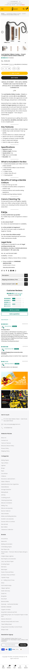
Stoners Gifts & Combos (8, 521)
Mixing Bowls (4, 492)
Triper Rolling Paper (6, 624)
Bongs (3, 468)
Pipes (2, 471)
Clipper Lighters (5, 588)
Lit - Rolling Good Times (7, 580)
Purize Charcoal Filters (7, 572)
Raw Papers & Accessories (8, 559)
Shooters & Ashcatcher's (8, 479)
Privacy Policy (5, 448)
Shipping (11, 64)
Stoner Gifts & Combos (19, 258)
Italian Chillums (5, 481)
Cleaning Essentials (6, 500)
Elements (3, 567)
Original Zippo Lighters (7, 556)
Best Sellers (4, 527)
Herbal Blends (5, 487)
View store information (9, 267)
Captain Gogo (5, 577)
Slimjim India (4, 629)
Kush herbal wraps (6, 585)
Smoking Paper (5, 564)
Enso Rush (4, 599)
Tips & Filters (4, 463)
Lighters (3, 465)
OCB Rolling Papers (6, 547)
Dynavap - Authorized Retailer (9, 604)
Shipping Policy (5, 451)
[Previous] (2, 32)
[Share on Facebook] (2, 270)
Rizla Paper (4, 569)
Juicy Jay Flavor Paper (7, 561)
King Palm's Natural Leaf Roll (9, 612)
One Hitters (4, 473)
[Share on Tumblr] (8, 270)
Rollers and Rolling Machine (8, 516)
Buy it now (14, 78)
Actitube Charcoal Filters (8, 575)
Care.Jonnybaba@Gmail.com (14, 3)
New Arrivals (4, 524)
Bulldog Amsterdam (6, 544)
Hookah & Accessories (7, 519)
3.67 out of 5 (18, 293)
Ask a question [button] (14, 314)
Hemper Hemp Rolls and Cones (10, 621)
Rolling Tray (4, 505)
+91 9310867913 (14, 1)
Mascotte (4, 541)
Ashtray (3, 495)
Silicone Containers (6, 503)
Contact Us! (4, 440)
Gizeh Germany (5, 591)
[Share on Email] (13, 270)
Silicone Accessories (6, 508)
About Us (3, 437)
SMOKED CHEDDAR (6, 607)
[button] (4, 58)
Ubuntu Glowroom (6, 619)
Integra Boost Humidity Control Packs (11, 627)
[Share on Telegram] (11, 270)
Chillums (10, 258)
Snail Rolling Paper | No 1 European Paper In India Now (14, 615)
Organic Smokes (5, 609)
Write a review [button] (14, 310)
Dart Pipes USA (5, 549)
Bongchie (3, 596)
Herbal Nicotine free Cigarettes (10, 484)
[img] (4, 324)
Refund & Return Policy (7, 445)
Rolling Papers (5, 460)
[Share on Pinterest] (6, 270)
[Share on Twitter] (4, 270)
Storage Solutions (6, 489)
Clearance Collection (7, 529)
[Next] (27, 32)
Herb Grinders (5, 513)
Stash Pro (3, 593)
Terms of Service (6, 443)
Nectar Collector (5, 511)
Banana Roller (5, 601)
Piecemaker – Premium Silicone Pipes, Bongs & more (14, 552)
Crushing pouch (5, 497)
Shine (2, 583)
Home (2, 13)
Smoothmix (4, 538)
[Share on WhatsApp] (15, 270)
